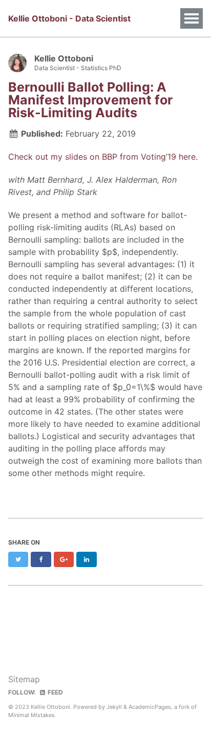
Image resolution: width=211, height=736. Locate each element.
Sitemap (24, 679)
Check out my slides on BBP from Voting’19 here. (103, 156)
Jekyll (114, 706)
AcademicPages (150, 706)
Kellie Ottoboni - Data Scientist (69, 18)
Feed (54, 692)
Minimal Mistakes (31, 715)
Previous (57, 617)
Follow (150, 63)
